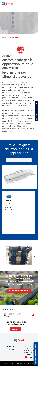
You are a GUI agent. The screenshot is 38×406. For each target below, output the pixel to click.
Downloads (15, 369)
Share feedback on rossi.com (36, 354)
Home (4, 37)
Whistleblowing (29, 389)
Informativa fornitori (29, 393)
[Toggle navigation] (35, 3)
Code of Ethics (29, 387)
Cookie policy (29, 394)
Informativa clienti (29, 391)
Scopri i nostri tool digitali (19, 331)
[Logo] (19, 381)
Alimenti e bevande (14, 37)
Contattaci (11, 390)
